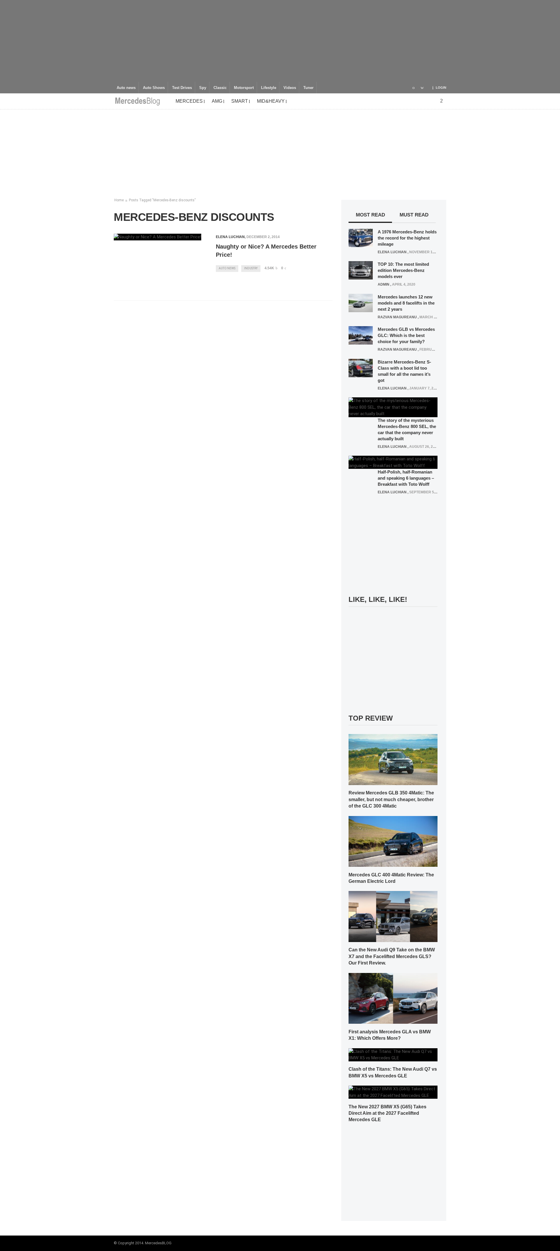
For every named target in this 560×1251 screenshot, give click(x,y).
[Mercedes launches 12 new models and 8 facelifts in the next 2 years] (361, 302)
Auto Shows (154, 88)
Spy (202, 88)
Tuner (308, 88)
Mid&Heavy (271, 101)
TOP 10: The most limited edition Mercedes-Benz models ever (403, 270)
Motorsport (244, 88)
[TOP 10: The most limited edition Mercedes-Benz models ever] (361, 270)
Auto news (126, 88)
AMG (217, 101)
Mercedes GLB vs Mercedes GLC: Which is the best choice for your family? (406, 335)
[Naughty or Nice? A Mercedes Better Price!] (157, 237)
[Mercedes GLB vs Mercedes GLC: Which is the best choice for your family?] (361, 335)
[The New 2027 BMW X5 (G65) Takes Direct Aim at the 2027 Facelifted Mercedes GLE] (393, 1092)
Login (441, 87)
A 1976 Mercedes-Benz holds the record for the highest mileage (407, 238)
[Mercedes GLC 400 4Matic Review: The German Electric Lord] (393, 841)
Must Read (414, 215)
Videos (290, 88)
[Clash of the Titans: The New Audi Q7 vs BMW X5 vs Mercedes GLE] (393, 1054)
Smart (239, 101)
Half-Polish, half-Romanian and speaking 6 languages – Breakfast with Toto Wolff (406, 478)
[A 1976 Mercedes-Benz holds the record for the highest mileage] (361, 237)
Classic (220, 88)
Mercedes (189, 101)
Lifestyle (268, 88)
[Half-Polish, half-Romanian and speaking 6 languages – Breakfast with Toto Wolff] (393, 462)
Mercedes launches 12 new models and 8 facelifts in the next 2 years (406, 303)
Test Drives (182, 88)
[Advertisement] (280, 41)
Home (119, 200)
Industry (251, 268)
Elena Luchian (230, 237)
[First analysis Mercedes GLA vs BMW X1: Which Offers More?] (393, 998)
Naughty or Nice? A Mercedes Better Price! (266, 250)
